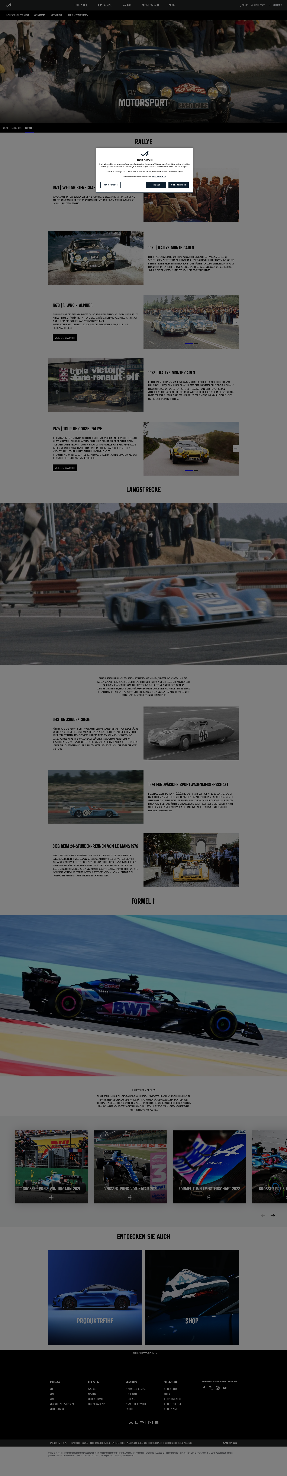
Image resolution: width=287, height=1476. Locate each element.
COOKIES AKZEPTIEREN (178, 185)
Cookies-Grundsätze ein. (159, 177)
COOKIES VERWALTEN (111, 185)
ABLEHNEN (156, 185)
